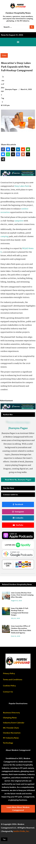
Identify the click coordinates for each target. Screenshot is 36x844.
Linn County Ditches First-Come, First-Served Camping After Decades (22, 595)
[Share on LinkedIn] (18, 149)
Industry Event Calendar (13, 723)
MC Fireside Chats (11, 728)
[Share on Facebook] (3, 149)
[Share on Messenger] (8, 149)
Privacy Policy (9, 673)
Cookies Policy (9, 686)
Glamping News (10, 718)
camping (4, 236)
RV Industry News (11, 738)
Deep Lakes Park (21, 186)
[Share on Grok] (28, 154)
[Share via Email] (28, 149)
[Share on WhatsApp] (8, 154)
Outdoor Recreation (11, 733)
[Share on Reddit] (23, 149)
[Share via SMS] (3, 154)
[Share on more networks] (3, 159)
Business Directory (11, 713)
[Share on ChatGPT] (13, 154)
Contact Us (8, 692)
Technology (8, 743)
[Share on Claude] (23, 154)
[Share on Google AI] (18, 154)
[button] (18, 42)
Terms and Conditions (12, 679)
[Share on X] (13, 149)
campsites (19, 220)
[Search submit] (32, 27)
